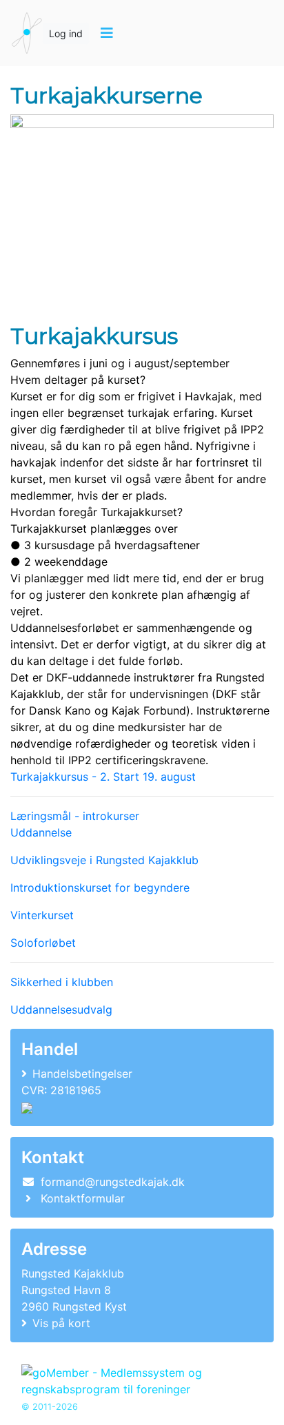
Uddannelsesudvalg (61, 1009)
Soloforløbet (43, 943)
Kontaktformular (83, 1198)
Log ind (66, 33)
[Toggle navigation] (106, 33)
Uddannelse (41, 832)
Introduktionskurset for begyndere (100, 887)
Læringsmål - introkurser (74, 816)
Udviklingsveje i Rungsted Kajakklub (104, 860)
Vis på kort (61, 1323)
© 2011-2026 (49, 1407)
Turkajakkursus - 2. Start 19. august (103, 776)
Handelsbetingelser (82, 1073)
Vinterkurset (42, 915)
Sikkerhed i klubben (61, 982)
